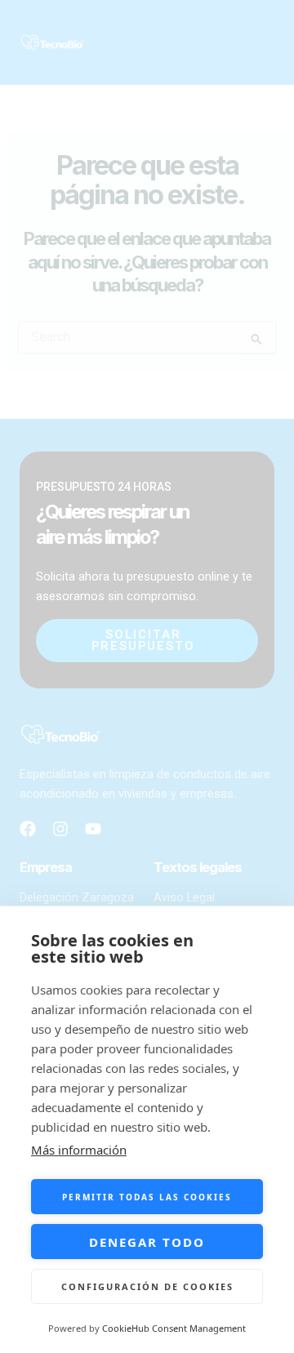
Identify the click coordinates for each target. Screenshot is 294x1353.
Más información (79, 1150)
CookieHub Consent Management (174, 1328)
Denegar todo (147, 1242)
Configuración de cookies (147, 1286)
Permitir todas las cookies (147, 1197)
